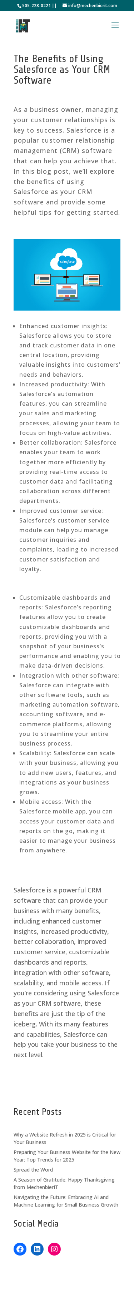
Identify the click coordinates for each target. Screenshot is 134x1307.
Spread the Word (33, 1169)
